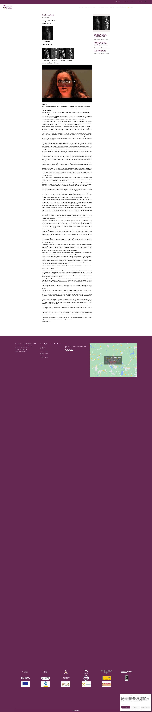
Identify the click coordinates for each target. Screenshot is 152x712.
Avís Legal (143, 709)
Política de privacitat (137, 709)
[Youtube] (66, 350)
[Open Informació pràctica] (125, 7)
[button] (149, 695)
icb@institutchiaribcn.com (20, 351)
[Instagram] (72, 350)
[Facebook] (70, 350)
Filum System (139, 1)
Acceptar (126, 707)
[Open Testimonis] (103, 7)
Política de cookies (130, 709)
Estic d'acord (67, 85)
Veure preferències (145, 707)
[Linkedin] (68, 350)
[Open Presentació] (83, 7)
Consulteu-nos (76, 710)
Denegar (135, 707)
